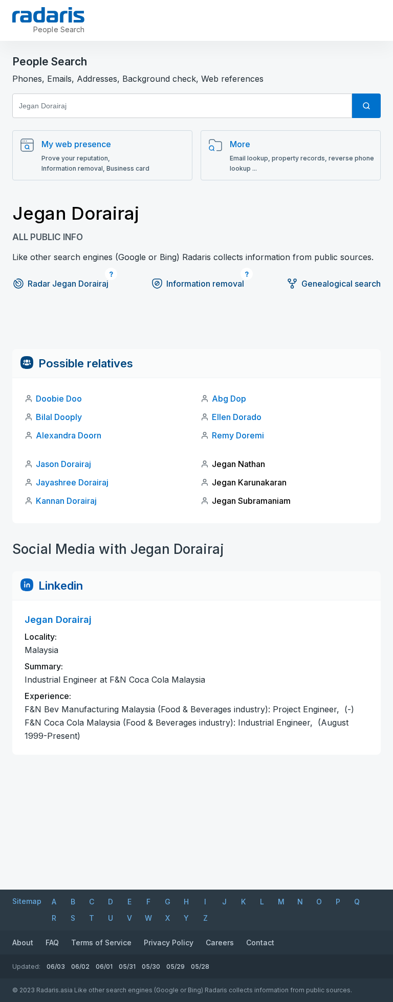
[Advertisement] (196, 326)
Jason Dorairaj (63, 464)
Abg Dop (229, 398)
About (22, 942)
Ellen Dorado (236, 417)
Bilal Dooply (59, 417)
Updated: (26, 966)
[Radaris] (48, 14)
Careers (220, 942)
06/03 (56, 966)
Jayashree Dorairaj (72, 482)
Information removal (205, 283)
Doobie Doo (59, 398)
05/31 (127, 966)
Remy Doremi (238, 435)
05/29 (175, 966)
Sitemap (26, 901)
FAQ (52, 942)
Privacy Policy (168, 942)
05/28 (200, 966)
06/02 (80, 966)
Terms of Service (101, 942)
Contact (260, 942)
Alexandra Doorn (68, 435)
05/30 (151, 966)
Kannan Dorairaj (66, 501)
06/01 (104, 966)
